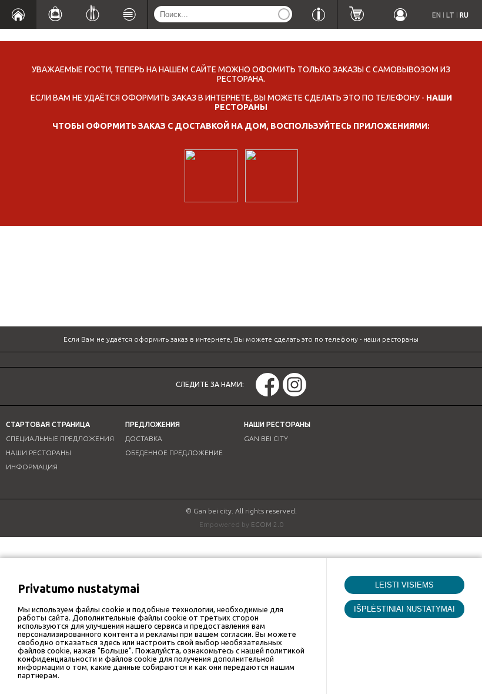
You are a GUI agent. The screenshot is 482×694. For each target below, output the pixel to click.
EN (436, 15)
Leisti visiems (404, 584)
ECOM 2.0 (267, 524)
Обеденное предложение (174, 452)
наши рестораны (391, 339)
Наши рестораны (38, 452)
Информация (32, 467)
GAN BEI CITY (266, 438)
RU (464, 15)
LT (450, 15)
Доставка (143, 438)
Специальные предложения (60, 438)
